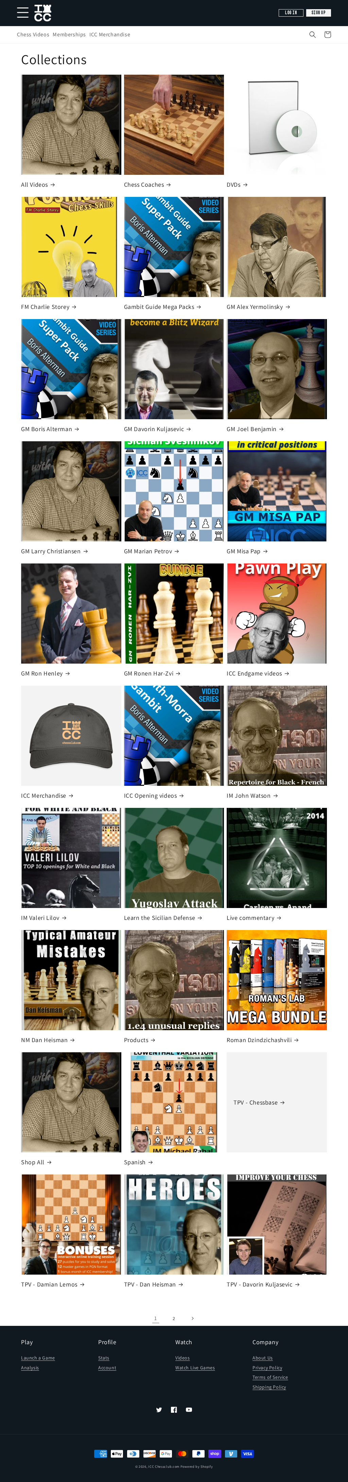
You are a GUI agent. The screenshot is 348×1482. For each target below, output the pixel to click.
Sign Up (319, 13)
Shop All (33, 1162)
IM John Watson (249, 795)
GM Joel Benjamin (252, 429)
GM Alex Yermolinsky (255, 307)
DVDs (233, 184)
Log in (291, 13)
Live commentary (250, 918)
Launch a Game (38, 1358)
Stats (103, 1358)
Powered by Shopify (196, 1466)
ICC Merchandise (109, 34)
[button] (312, 34)
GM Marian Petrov (148, 551)
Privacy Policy (267, 1368)
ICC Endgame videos (254, 673)
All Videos (34, 184)
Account (107, 1368)
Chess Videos (33, 34)
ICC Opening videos (150, 795)
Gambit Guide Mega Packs (159, 307)
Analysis (30, 1368)
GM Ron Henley (42, 673)
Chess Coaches (144, 184)
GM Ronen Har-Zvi (149, 673)
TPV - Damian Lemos (49, 1284)
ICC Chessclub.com (163, 1466)
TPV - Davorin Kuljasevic (259, 1284)
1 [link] (155, 1318)
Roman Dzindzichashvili (259, 1040)
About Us (263, 1358)
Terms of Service (270, 1377)
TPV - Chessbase (255, 1102)
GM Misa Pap (244, 551)
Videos (182, 1358)
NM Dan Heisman (44, 1040)
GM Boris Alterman (46, 429)
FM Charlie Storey (45, 307)
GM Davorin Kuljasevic (154, 429)
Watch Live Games (195, 1368)
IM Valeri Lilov (40, 918)
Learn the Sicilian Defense (159, 918)
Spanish (135, 1162)
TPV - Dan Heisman (150, 1284)
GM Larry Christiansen (51, 551)
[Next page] (192, 1318)
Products (136, 1040)
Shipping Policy (269, 1387)
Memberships (69, 34)
